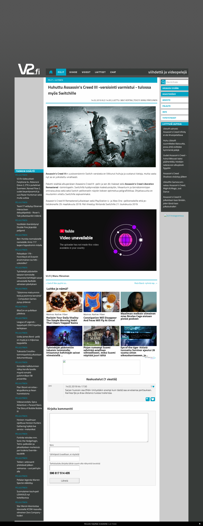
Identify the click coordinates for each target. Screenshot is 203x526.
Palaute (166, 105)
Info (164, 111)
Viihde (73, 72)
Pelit (61, 72)
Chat (113, 72)
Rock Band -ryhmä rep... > (145, 283)
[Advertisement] (101, 495)
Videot (86, 72)
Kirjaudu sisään (170, 88)
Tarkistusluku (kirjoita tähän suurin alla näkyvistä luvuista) (75, 463)
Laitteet (100, 72)
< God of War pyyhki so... (56, 283)
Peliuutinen (21, 174)
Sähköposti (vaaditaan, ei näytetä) (64, 454)
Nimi (52, 445)
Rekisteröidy (169, 94)
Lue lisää (112, 524)
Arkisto (166, 100)
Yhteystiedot (169, 117)
